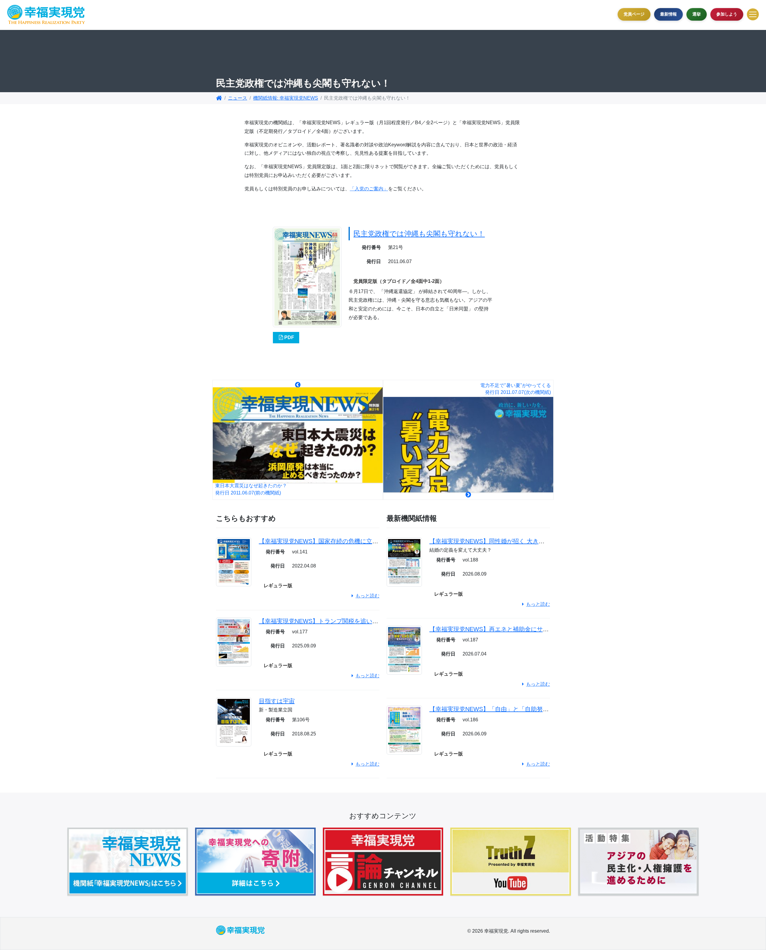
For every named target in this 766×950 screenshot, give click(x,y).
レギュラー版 (278, 585)
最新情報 (668, 14)
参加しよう (726, 14)
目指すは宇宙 (277, 701)
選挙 (696, 14)
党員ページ (634, 14)
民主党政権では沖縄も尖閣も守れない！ (419, 234)
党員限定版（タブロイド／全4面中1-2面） (398, 281)
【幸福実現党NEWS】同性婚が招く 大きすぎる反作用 (501, 541)
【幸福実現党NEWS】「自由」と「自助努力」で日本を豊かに (513, 709)
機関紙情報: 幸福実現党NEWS (285, 98)
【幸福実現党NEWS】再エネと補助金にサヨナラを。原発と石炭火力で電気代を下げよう (548, 629)
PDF (289, 337)
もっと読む (367, 595)
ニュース (237, 98)
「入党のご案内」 (369, 188)
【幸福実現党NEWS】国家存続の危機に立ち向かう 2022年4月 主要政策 (355, 541)
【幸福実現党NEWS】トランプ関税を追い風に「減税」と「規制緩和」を (357, 621)
